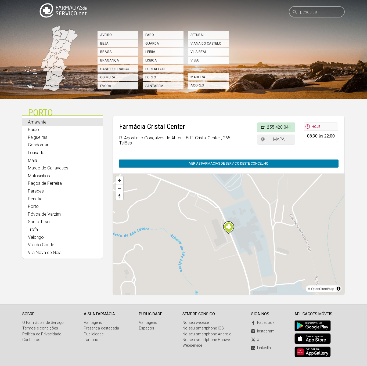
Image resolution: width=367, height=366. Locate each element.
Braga (106, 52)
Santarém (154, 86)
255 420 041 (279, 127)
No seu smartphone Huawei (206, 340)
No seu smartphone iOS (203, 328)
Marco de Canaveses (48, 168)
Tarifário (91, 340)
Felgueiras (37, 137)
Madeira (197, 77)
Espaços (146, 328)
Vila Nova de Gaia (45, 252)
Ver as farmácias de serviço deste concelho (228, 163)
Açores (197, 85)
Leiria (150, 52)
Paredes (36, 191)
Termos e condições (40, 328)
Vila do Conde (41, 244)
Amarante (37, 122)
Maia (32, 160)
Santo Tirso (39, 221)
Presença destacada (101, 328)
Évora (105, 86)
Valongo (36, 237)
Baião (33, 129)
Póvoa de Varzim (44, 214)
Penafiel (35, 198)
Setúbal (197, 35)
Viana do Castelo (205, 43)
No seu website (195, 322)
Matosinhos (39, 175)
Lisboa (151, 60)
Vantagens (93, 322)
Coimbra (107, 77)
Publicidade (93, 334)
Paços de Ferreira (45, 183)
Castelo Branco (114, 69)
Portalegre (155, 69)
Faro (149, 35)
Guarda (152, 43)
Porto (150, 77)
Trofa (33, 229)
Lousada (36, 152)
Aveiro (106, 35)
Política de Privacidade (41, 334)
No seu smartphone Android (206, 334)
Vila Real (198, 52)
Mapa (279, 139)
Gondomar (38, 144)
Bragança (109, 60)
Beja (104, 43)
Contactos (31, 340)
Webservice (192, 345)
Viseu (194, 60)
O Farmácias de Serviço (43, 322)
